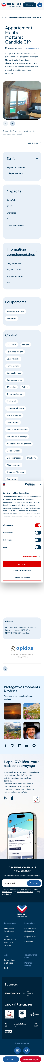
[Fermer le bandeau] (40, 484)
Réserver (29, 5)
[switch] (38, 532)
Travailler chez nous (30, 956)
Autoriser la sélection (22, 571)
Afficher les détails (29, 557)
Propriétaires (30, 936)
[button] (12, 123)
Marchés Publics (28, 964)
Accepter (22, 564)
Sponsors (28, 941)
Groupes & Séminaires (9, 929)
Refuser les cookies (22, 578)
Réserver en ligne (30, 1059)
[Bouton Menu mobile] (39, 4)
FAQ (6, 968)
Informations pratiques (9, 961)
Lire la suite (33, 143)
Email (17, 1050)
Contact (11, 1059)
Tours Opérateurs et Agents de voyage (10, 940)
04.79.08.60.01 (26, 1050)
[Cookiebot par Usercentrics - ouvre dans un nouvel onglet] (26, 484)
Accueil (4, 17)
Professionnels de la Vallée (30, 929)
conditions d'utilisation (25, 892)
